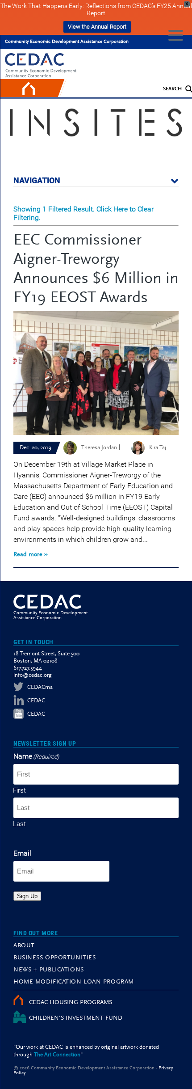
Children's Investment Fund (75, 1018)
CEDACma (40, 687)
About (24, 946)
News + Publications (48, 970)
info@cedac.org (32, 675)
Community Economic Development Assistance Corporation (67, 41)
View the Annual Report (97, 26)
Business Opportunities (54, 958)
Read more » (30, 555)
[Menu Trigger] (175, 34)
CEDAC (36, 701)
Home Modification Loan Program (73, 982)
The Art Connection (57, 1055)
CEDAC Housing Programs (70, 1003)
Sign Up (27, 896)
